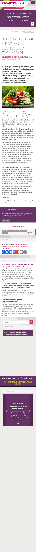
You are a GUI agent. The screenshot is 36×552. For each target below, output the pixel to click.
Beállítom (6, 220)
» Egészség (29, 233)
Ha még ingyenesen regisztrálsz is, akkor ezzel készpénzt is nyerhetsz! (15, 246)
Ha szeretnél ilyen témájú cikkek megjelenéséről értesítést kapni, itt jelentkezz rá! (17, 215)
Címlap (29, 327)
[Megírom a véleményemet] (5, 202)
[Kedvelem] (14, 200)
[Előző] (5, 410)
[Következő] (30, 410)
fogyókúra (9, 231)
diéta (3, 231)
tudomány (4, 233)
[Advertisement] (18, 355)
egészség (15, 231)
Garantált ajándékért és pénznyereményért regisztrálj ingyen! (18, 17)
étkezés (21, 231)
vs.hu (8, 198)
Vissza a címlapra (18, 227)
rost (26, 231)
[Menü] (33, 2)
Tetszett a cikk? (9, 209)
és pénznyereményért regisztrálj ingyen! (18, 381)
